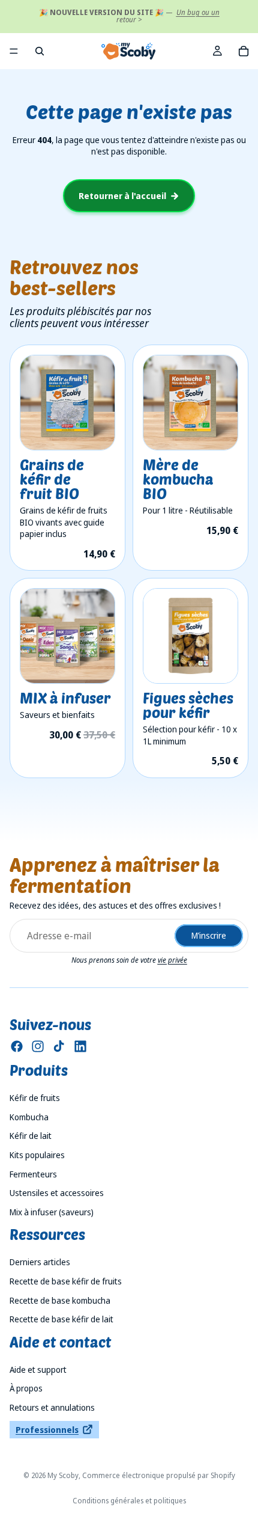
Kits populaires (37, 1155)
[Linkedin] (80, 1046)
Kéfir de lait (31, 1135)
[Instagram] (38, 1046)
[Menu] (14, 51)
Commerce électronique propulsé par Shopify (158, 1475)
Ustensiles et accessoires (57, 1192)
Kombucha (29, 1117)
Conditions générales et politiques (129, 1501)
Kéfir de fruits (35, 1097)
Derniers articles (40, 1262)
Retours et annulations (52, 1407)
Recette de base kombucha (60, 1300)
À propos (26, 1388)
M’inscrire (208, 935)
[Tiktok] (59, 1046)
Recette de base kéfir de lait (61, 1319)
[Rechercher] (39, 51)
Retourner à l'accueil (122, 195)
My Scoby (63, 1475)
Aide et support (38, 1369)
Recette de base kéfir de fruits (66, 1281)
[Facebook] (17, 1046)
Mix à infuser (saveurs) (52, 1212)
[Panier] (243, 51)
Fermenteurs (33, 1174)
